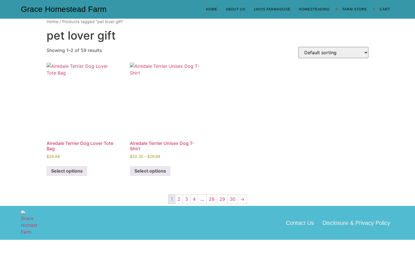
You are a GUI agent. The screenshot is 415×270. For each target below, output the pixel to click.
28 (212, 199)
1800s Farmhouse (272, 9)
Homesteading (314, 9)
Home (211, 9)
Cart (385, 9)
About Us (235, 9)
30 (232, 199)
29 (222, 199)
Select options (67, 171)
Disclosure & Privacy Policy (356, 223)
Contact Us (300, 223)
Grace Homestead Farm (63, 9)
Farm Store (354, 9)
